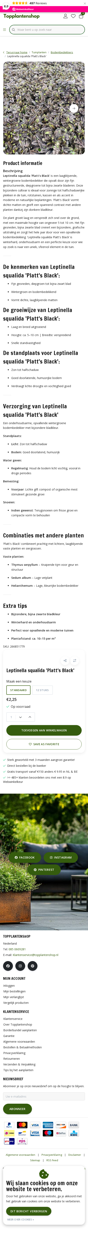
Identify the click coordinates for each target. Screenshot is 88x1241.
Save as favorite (46, 744)
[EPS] (22, 1141)
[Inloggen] (65, 16)
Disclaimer (74, 1155)
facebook (27, 857)
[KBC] (74, 1133)
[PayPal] (9, 1125)
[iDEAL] (9, 1133)
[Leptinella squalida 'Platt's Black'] (44, 108)
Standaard (18, 690)
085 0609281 (17, 949)
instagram (63, 857)
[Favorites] (73, 16)
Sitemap (35, 1160)
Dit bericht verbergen (28, 1211)
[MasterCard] (22, 1125)
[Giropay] (9, 1141)
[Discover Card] (61, 1125)
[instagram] (20, 966)
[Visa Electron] (35, 1133)
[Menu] (4, 29)
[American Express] (48, 1125)
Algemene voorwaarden (20, 1155)
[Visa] (35, 1125)
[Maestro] (48, 1133)
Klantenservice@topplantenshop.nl (35, 955)
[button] (65, 660)
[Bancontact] (22, 1133)
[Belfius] (61, 1133)
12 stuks (42, 690)
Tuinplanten (39, 52)
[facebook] (8, 966)
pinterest (46, 870)
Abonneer (17, 1109)
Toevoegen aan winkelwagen (44, 730)
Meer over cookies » (20, 1219)
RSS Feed (52, 1160)
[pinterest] (32, 966)
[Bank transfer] (74, 1125)
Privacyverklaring (52, 1155)
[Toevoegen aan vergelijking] (74, 660)
